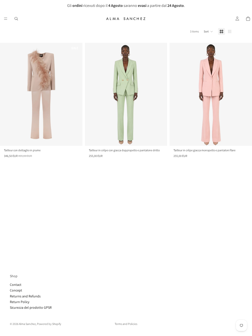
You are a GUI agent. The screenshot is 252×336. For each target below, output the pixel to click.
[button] (208, 31)
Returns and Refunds (25, 296)
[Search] (16, 18)
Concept (16, 290)
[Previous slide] (92, 94)
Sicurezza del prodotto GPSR (31, 307)
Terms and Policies (126, 324)
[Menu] (5, 18)
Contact (15, 284)
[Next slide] (159, 94)
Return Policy (19, 302)
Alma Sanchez (27, 324)
